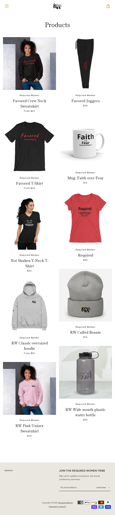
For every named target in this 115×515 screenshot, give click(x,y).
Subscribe (101, 488)
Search (8, 471)
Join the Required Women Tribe (82, 470)
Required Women (65, 503)
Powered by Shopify (57, 506)
